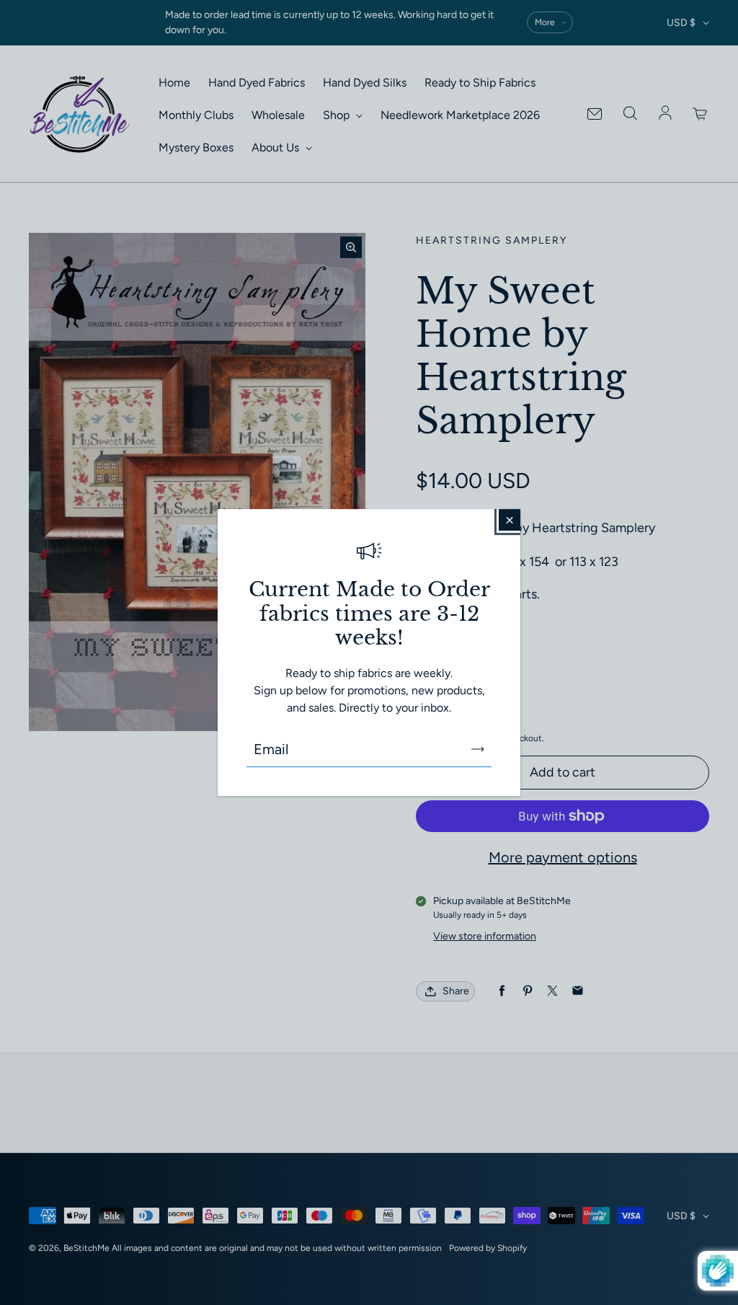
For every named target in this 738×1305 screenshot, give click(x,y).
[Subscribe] (477, 749)
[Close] (509, 520)
